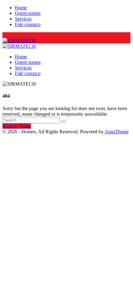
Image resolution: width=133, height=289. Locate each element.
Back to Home (16, 126)
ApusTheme (117, 131)
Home (21, 7)
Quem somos (28, 13)
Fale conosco (28, 24)
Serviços (23, 18)
